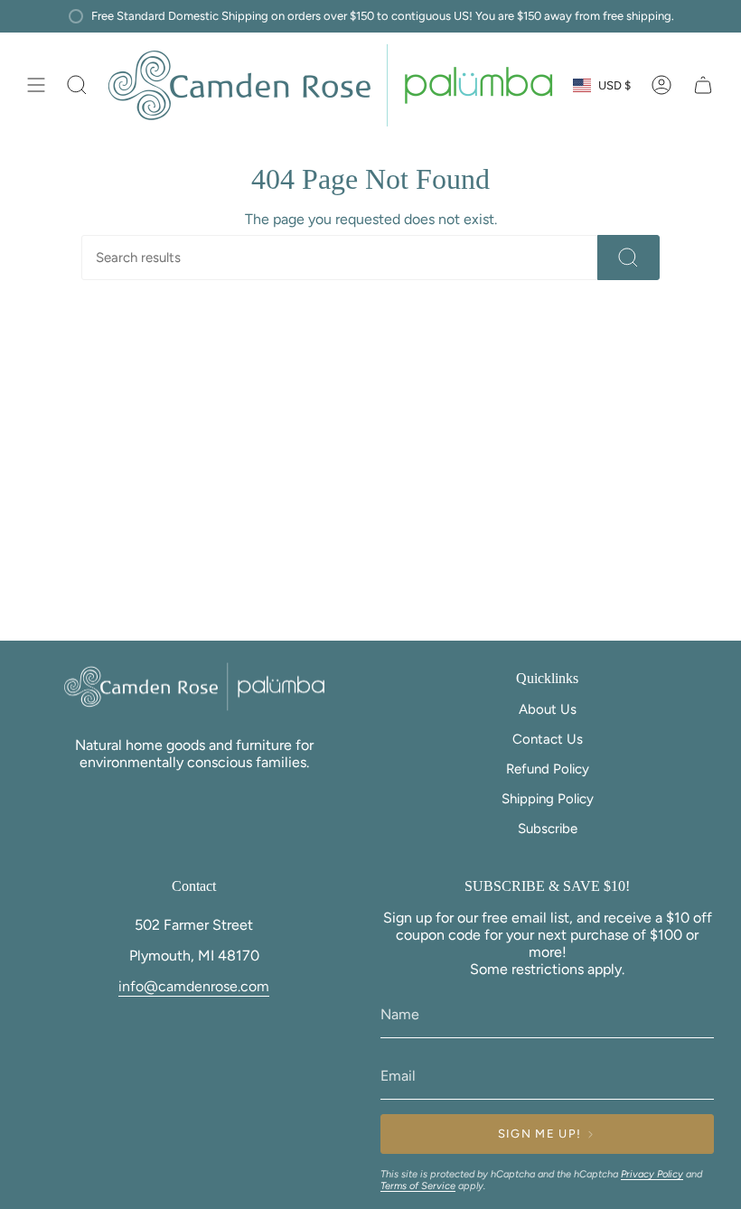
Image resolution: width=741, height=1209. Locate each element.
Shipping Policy (548, 799)
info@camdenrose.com (193, 986)
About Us (548, 709)
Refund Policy (547, 769)
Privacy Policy (652, 1174)
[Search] (628, 257)
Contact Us (547, 739)
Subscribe (547, 828)
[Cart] (703, 85)
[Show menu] (36, 85)
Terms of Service (417, 1186)
